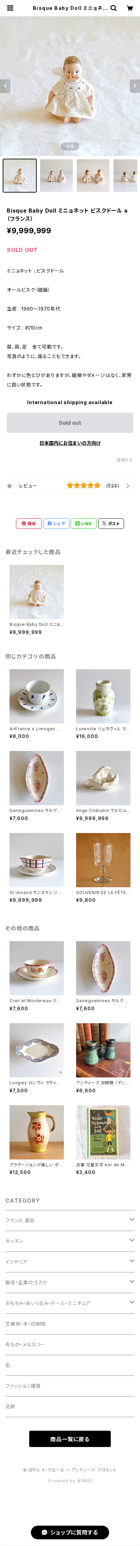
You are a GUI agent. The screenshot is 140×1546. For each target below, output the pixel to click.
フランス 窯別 (20, 1220)
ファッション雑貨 (22, 1386)
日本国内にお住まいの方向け (70, 443)
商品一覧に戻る (70, 1439)
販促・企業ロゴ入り (26, 1282)
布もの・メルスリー (25, 1344)
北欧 (10, 1406)
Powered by (62, 1480)
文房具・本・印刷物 (25, 1324)
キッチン (14, 1241)
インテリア (16, 1262)
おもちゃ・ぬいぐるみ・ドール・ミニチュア (48, 1303)
